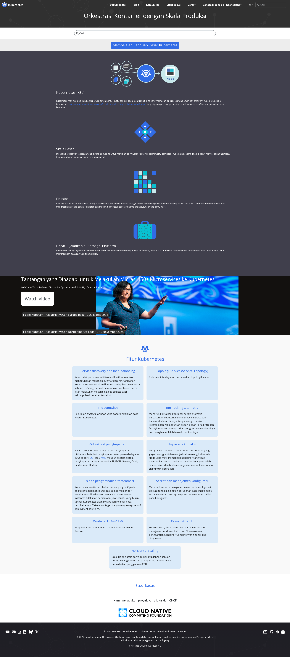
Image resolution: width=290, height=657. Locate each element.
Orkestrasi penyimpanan (107, 444)
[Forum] (14, 631)
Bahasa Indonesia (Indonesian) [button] (221, 5)
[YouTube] (7, 631)
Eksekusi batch (182, 521)
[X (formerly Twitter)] (37, 631)
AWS (103, 457)
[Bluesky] (31, 631)
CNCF (173, 600)
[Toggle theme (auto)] (251, 5)
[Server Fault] (19, 631)
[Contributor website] (265, 631)
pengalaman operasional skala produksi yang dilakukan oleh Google (107, 104)
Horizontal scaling (145, 550)
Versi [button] (191, 5)
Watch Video (37, 299)
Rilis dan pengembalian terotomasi (108, 481)
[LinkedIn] (24, 631)
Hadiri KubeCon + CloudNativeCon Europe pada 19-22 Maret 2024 (65, 314)
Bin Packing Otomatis (182, 407)
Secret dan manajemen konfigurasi (182, 481)
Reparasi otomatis (182, 444)
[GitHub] (271, 631)
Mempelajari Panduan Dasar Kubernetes (145, 45)
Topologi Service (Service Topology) (182, 371)
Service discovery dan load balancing (108, 371)
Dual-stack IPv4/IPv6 (108, 521)
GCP (92, 457)
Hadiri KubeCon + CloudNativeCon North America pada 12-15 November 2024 (73, 332)
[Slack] (277, 631)
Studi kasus (145, 585)
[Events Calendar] (283, 631)
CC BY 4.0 (181, 631)
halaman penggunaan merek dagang (151, 640)
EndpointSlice (108, 407)
